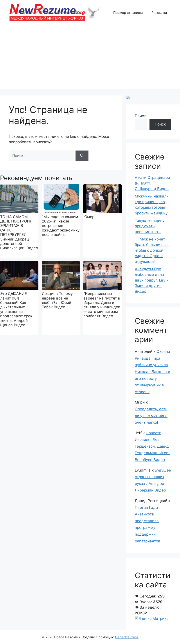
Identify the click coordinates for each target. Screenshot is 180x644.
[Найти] (82, 156)
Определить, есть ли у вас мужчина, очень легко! (152, 416)
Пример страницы (128, 13)
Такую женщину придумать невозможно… (149, 226)
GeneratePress (127, 637)
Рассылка (159, 13)
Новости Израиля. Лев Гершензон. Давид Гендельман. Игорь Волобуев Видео (152, 446)
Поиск (140, 116)
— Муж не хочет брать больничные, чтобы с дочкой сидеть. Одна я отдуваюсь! (152, 250)
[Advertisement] (90, 58)
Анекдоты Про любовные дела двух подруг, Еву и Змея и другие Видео (152, 280)
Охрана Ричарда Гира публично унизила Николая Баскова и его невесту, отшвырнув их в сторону (152, 371)
